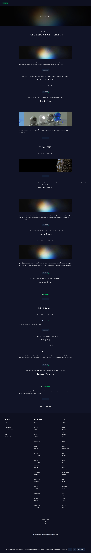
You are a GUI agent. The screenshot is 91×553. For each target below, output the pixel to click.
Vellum (51, 144)
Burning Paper (45, 339)
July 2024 (35, 434)
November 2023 (37, 441)
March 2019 (36, 458)
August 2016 (36, 481)
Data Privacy (45, 525)
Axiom (63, 427)
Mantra (63, 462)
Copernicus (64, 432)
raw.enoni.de (45, 528)
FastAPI (63, 441)
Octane (63, 467)
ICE (63, 458)
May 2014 (36, 498)
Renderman (64, 486)
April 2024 (36, 436)
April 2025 (36, 429)
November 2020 (37, 451)
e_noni (51, 41)
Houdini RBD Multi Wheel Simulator (45, 35)
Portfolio (64, 477)
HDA (63, 451)
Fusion (25, 182)
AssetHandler (65, 425)
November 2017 (37, 472)
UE (62, 503)
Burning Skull (45, 282)
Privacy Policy (8, 427)
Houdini (43, 31)
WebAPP (64, 510)
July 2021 (35, 446)
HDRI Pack (45, 101)
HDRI (63, 453)
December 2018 (37, 462)
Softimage (64, 491)
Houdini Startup (45, 234)
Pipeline (43, 76)
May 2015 (36, 491)
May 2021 (36, 448)
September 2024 (37, 432)
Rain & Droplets (45, 308)
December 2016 (37, 477)
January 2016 (36, 486)
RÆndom (75, 3)
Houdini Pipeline (45, 188)
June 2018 (36, 467)
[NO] (89, 550)
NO (74, 549)
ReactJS (63, 481)
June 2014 (36, 495)
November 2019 (37, 455)
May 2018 (36, 469)
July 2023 (35, 443)
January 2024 (36, 439)
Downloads (30, 97)
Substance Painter (70, 182)
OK (70, 549)
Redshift (54, 76)
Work (67, 3)
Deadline (31, 76)
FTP (6, 422)
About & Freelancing (83, 3)
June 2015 (36, 488)
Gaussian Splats (65, 448)
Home (63, 3)
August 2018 (36, 465)
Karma (36, 182)
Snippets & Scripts (45, 79)
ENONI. (5, 3)
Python (48, 76)
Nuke (63, 465)
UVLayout (45, 184)
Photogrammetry (65, 472)
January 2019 (36, 460)
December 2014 (37, 493)
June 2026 (36, 425)
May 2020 (36, 453)
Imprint (6, 439)
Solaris (63, 493)
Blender (24, 76)
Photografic (45, 97)
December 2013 (37, 505)
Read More (45, 70)
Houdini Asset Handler (9, 425)
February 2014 (37, 503)
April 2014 (36, 500)
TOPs (62, 97)
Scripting (61, 76)
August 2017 (36, 474)
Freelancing (64, 443)
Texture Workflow (45, 374)
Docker (63, 436)
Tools (71, 3)
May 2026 (36, 427)
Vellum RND (45, 147)
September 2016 (37, 479)
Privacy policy (80, 549)
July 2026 (35, 422)
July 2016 (35, 484)
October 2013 (36, 507)
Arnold (7, 182)
